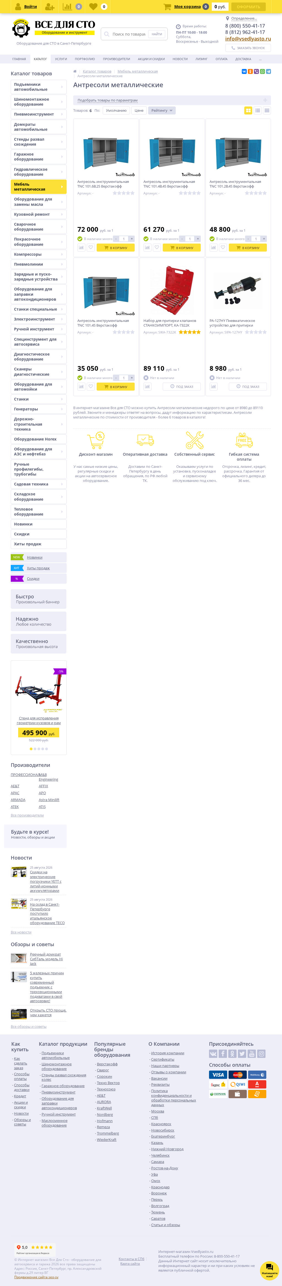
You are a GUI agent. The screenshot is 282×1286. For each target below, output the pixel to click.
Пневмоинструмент (34, 114)
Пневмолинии (28, 264)
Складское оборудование (28, 496)
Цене (139, 110)
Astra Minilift (49, 799)
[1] (31, 749)
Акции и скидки (151, 59)
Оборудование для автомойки (33, 386)
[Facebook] (223, 1054)
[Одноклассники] (250, 71)
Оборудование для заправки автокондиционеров (35, 294)
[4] (42, 749)
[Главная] (75, 71)
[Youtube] (252, 1054)
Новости (180, 59)
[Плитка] (248, 110)
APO (42, 792)
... (260, 59)
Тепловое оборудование (28, 511)
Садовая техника (31, 484)
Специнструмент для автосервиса (35, 342)
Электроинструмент (34, 319)
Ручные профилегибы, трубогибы (29, 469)
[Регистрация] (50, 6)
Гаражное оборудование (28, 156)
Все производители (27, 815)
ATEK (15, 806)
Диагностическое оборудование (32, 356)
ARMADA (18, 799)
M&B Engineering (48, 777)
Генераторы (26, 409)
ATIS (42, 806)
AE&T (15, 785)
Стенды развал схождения (29, 142)
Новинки (23, 524)
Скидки (21, 534)
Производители (116, 59)
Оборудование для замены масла (33, 201)
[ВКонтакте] (244, 71)
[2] (35, 749)
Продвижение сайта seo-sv (36, 1277)
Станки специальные (35, 309)
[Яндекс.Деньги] (218, 1084)
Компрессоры (28, 254)
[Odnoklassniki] (232, 1054)
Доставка (243, 59)
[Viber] (256, 71)
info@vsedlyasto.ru (248, 38)
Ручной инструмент (34, 329)
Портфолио (85, 59)
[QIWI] (238, 1084)
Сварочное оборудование (28, 227)
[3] (38, 749)
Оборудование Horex (35, 439)
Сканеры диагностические (31, 371)
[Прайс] (267, 110)
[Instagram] (261, 1054)
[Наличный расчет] (238, 1094)
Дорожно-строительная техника (28, 423)
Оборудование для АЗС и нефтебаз (33, 451)
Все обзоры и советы (29, 1026)
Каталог (40, 59)
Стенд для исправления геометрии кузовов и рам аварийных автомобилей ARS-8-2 (39, 720)
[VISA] (218, 1075)
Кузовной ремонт (32, 214)
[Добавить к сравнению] (81, 248)
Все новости (21, 932)
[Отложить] (91, 248)
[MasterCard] (238, 1075)
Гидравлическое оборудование (30, 172)
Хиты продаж (27, 543)
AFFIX (43, 785)
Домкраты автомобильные (30, 127)
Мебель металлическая (29, 187)
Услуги (61, 59)
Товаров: (80, 110)
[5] (46, 749)
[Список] (258, 110)
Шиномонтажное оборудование (31, 102)
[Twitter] (242, 1054)
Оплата (221, 59)
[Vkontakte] (213, 1054)
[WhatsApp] (262, 71)
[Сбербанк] (218, 1094)
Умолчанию (116, 110)
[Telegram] (268, 71)
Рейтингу (159, 110)
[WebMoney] (257, 1075)
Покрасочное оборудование (28, 241)
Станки (21, 399)
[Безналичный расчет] (257, 1094)
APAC (15, 792)
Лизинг (202, 59)
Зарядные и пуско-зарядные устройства (36, 276)
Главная (19, 59)
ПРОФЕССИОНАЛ (25, 774)
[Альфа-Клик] (257, 1084)
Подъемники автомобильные (30, 87)
